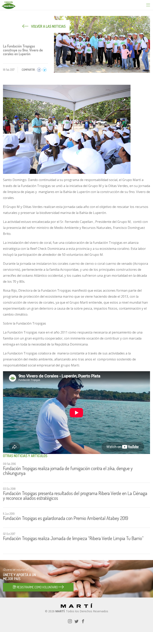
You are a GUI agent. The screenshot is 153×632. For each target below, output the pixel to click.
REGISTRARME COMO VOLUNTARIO (37, 587)
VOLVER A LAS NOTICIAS (48, 26)
